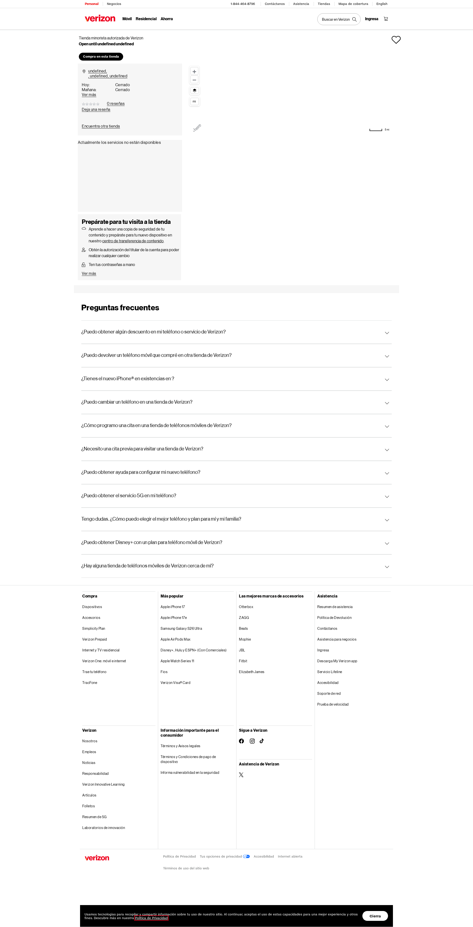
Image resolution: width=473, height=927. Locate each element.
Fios (164, 672)
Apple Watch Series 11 (177, 661)
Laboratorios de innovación (103, 828)
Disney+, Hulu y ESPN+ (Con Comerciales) (194, 650)
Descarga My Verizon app (337, 661)
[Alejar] (194, 79)
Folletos (88, 806)
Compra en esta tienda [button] (101, 56)
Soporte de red (329, 693)
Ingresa (323, 650)
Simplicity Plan (93, 628)
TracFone (89, 682)
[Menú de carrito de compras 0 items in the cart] (385, 18)
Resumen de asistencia (335, 607)
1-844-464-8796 (243, 4)
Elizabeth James (252, 672)
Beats (243, 628)
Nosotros (89, 741)
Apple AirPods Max (176, 639)
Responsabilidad (95, 773)
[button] (396, 40)
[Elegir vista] (194, 90)
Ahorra (167, 18)
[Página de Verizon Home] (100, 18)
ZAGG (244, 617)
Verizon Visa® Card (175, 682)
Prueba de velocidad (333, 704)
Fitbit (243, 661)
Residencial (146, 18)
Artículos (89, 795)
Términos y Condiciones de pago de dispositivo (188, 759)
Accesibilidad (328, 682)
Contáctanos (275, 4)
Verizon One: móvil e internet (104, 661)
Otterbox (246, 607)
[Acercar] (194, 71)
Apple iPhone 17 (173, 607)
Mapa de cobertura (353, 4)
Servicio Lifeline (329, 672)
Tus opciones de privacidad (221, 856)
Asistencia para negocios (336, 639)
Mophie (245, 639)
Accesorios (91, 617)
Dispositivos (92, 607)
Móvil (127, 18)
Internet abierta (290, 856)
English (382, 4)
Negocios (114, 4)
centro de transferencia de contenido (133, 240)
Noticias (88, 763)
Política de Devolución (334, 617)
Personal (91, 4)
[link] (101, 126)
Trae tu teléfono (94, 672)
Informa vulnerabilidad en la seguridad (190, 772)
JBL (242, 650)
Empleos (89, 752)
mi (194, 101)
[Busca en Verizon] (339, 19)
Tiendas (324, 4)
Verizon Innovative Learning (103, 784)
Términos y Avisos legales (181, 746)
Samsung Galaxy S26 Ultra (181, 628)
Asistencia (301, 4)
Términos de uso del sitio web (186, 868)
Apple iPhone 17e (174, 617)
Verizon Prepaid (94, 639)
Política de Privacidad (179, 856)
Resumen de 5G (94, 817)
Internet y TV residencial (101, 650)
